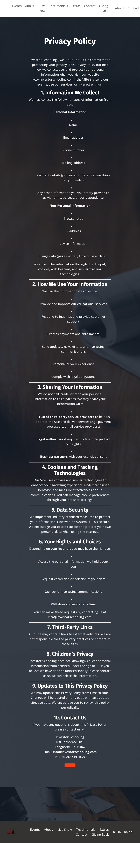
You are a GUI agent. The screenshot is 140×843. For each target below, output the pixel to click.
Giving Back (103, 8)
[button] (70, 765)
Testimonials (58, 6)
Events (17, 6)
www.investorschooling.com (53, 79)
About (29, 6)
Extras (76, 6)
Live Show (41, 8)
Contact (90, 6)
